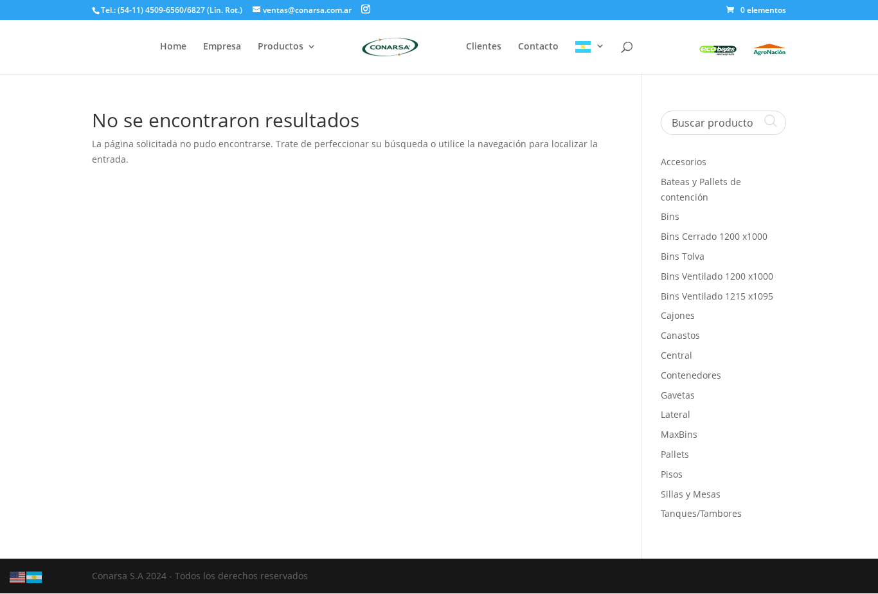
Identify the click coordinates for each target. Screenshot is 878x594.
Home (173, 47)
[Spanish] (590, 57)
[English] (18, 576)
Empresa (222, 47)
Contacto (538, 47)
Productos (280, 47)
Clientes (483, 47)
